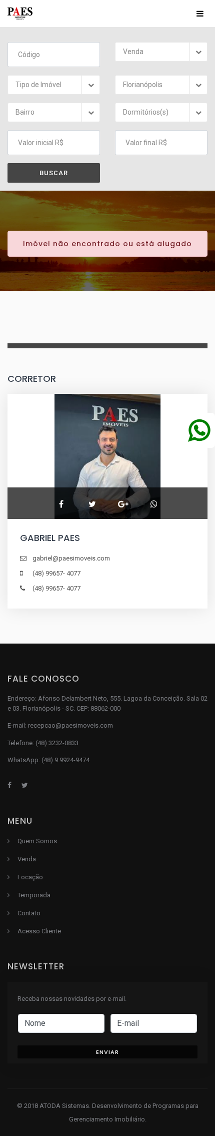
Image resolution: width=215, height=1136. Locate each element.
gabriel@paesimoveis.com (71, 558)
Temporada (34, 895)
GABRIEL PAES (50, 537)
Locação (30, 877)
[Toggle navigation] (200, 13)
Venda (27, 859)
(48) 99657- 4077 (56, 573)
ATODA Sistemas (64, 1105)
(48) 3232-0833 (57, 743)
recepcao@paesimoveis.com (70, 725)
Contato (29, 913)
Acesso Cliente (39, 931)
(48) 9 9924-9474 (66, 760)
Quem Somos (37, 841)
